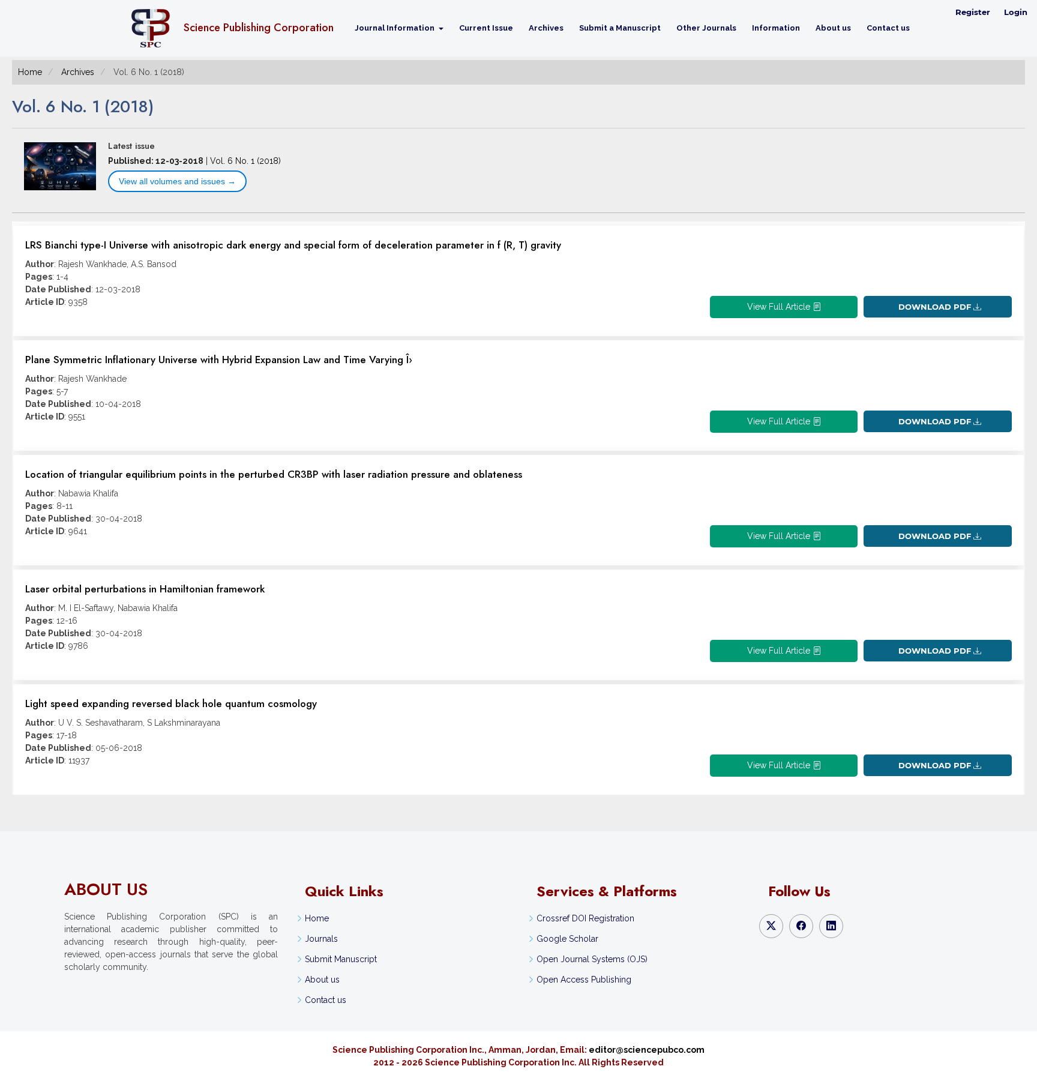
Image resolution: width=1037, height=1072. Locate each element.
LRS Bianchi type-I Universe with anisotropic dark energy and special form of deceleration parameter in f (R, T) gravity (293, 245)
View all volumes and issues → (177, 181)
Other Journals (706, 27)
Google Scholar (567, 939)
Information (776, 27)
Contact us (888, 27)
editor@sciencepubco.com (647, 1050)
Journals (321, 939)
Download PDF (934, 307)
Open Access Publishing (584, 979)
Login (1015, 12)
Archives (546, 27)
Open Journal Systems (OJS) (592, 959)
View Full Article (780, 307)
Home (30, 72)
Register (972, 12)
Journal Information (395, 27)
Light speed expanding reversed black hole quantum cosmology (171, 703)
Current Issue (486, 27)
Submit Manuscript (341, 959)
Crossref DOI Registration (585, 918)
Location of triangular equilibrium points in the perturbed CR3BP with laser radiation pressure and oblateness (273, 474)
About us (833, 27)
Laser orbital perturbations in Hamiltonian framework (145, 589)
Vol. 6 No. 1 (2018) (245, 161)
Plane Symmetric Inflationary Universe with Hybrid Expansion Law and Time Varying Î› (218, 359)
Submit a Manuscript (620, 27)
